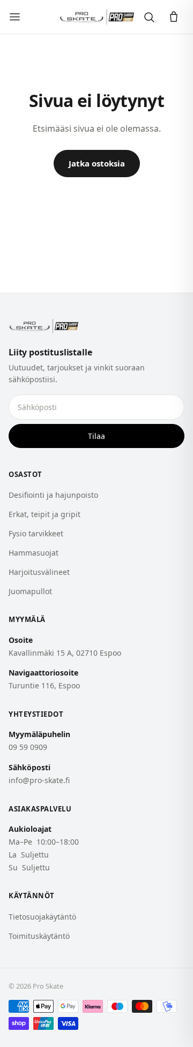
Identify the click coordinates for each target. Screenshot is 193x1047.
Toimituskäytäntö (39, 936)
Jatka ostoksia (97, 163)
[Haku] (149, 17)
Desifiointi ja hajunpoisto (53, 495)
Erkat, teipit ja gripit (44, 514)
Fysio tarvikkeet (36, 533)
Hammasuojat (33, 553)
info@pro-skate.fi (39, 780)
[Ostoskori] (173, 17)
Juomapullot (30, 591)
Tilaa (96, 436)
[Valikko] (14, 16)
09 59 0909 (28, 747)
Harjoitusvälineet (39, 572)
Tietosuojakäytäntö (42, 917)
